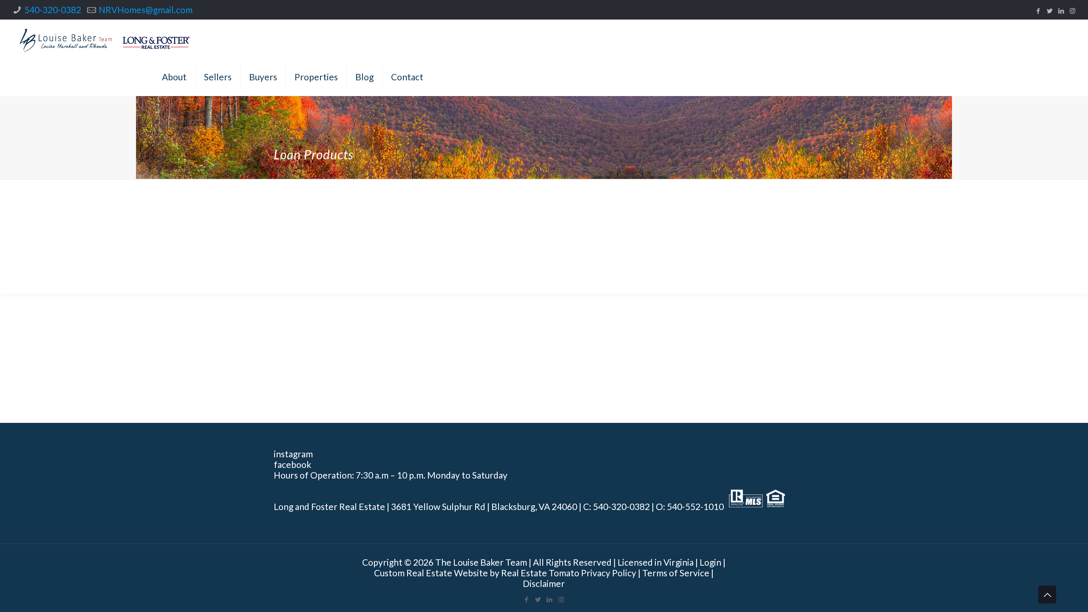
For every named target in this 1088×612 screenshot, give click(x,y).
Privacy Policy (608, 572)
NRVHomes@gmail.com (146, 9)
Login (710, 562)
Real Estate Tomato (540, 572)
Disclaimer (544, 583)
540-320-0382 (52, 9)
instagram (293, 453)
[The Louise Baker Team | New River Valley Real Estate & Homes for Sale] (105, 39)
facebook (292, 464)
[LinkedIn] (1061, 10)
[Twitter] (1049, 10)
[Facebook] (1038, 10)
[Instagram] (1072, 10)
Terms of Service (675, 572)
